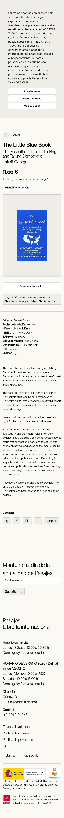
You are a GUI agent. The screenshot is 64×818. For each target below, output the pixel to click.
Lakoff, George (15, 161)
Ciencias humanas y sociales (31, 297)
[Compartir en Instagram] (8, 520)
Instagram (10, 755)
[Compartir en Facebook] (28, 520)
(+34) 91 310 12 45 (15, 715)
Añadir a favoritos (32, 286)
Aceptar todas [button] (32, 91)
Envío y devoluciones (18, 727)
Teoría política (47, 301)
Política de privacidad (18, 740)
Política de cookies (16, 733)
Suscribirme (13, 591)
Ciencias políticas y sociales (20, 301)
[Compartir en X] (18, 520)
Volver (15, 135)
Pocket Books (21, 320)
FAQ (6, 746)
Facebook (30, 755)
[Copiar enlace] (52, 520)
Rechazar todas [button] (32, 98)
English (8, 297)
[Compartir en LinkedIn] (39, 520)
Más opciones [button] (32, 105)
